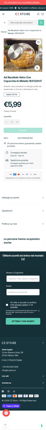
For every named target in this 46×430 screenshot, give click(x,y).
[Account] (38, 14)
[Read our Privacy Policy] (38, 310)
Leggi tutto (11, 95)
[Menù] (3, 14)
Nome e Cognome (14, 272)
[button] (42, 14)
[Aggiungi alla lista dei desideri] (38, 42)
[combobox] (26, 22)
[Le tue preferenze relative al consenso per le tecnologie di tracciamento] (41, 425)
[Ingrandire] (37, 68)
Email (8, 286)
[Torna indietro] (5, 22)
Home (3, 32)
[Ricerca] (41, 22)
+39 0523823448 (10, 367)
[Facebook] (3, 391)
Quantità (7, 116)
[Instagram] (8, 391)
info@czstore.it (9, 370)
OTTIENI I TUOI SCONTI (23, 321)
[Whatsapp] (14, 391)
